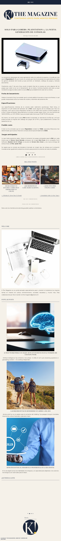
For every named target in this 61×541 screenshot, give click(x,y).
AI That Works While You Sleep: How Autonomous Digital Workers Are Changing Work (30, 353)
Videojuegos (41, 156)
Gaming (22, 156)
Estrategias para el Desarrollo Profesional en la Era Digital (30, 467)
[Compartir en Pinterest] (35, 154)
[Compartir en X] (29, 154)
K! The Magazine (10, 538)
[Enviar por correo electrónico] (26, 154)
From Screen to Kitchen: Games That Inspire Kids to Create (11, 188)
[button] (30, 2)
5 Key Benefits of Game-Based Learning (30, 187)
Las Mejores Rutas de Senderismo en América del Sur (30, 411)
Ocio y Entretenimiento (31, 156)
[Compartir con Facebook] (32, 154)
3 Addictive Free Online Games (50, 187)
